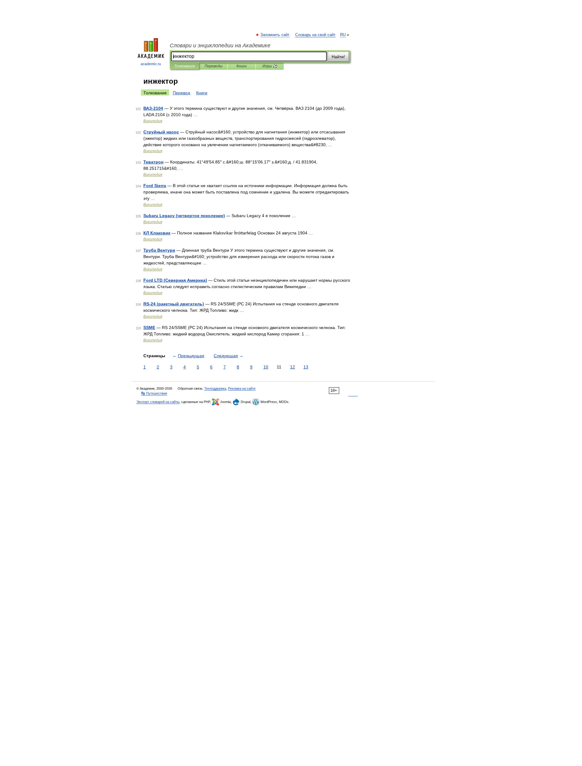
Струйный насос (161, 131)
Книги (241, 66)
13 (305, 367)
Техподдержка (215, 388)
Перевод (181, 92)
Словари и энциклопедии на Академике (220, 45)
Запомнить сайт (275, 35)
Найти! (338, 56)
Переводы (213, 66)
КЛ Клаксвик (156, 232)
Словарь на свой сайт (315, 35)
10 (265, 367)
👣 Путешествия (154, 393)
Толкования (184, 66)
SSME (149, 327)
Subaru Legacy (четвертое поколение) (184, 215)
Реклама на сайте (242, 388)
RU (343, 35)
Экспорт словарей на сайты (157, 402)
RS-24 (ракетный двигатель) (173, 303)
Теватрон (153, 162)
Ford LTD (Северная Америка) (175, 280)
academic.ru (151, 64)
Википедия (152, 121)
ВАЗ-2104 (153, 108)
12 (292, 367)
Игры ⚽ (270, 66)
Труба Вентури (159, 250)
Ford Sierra (154, 185)
